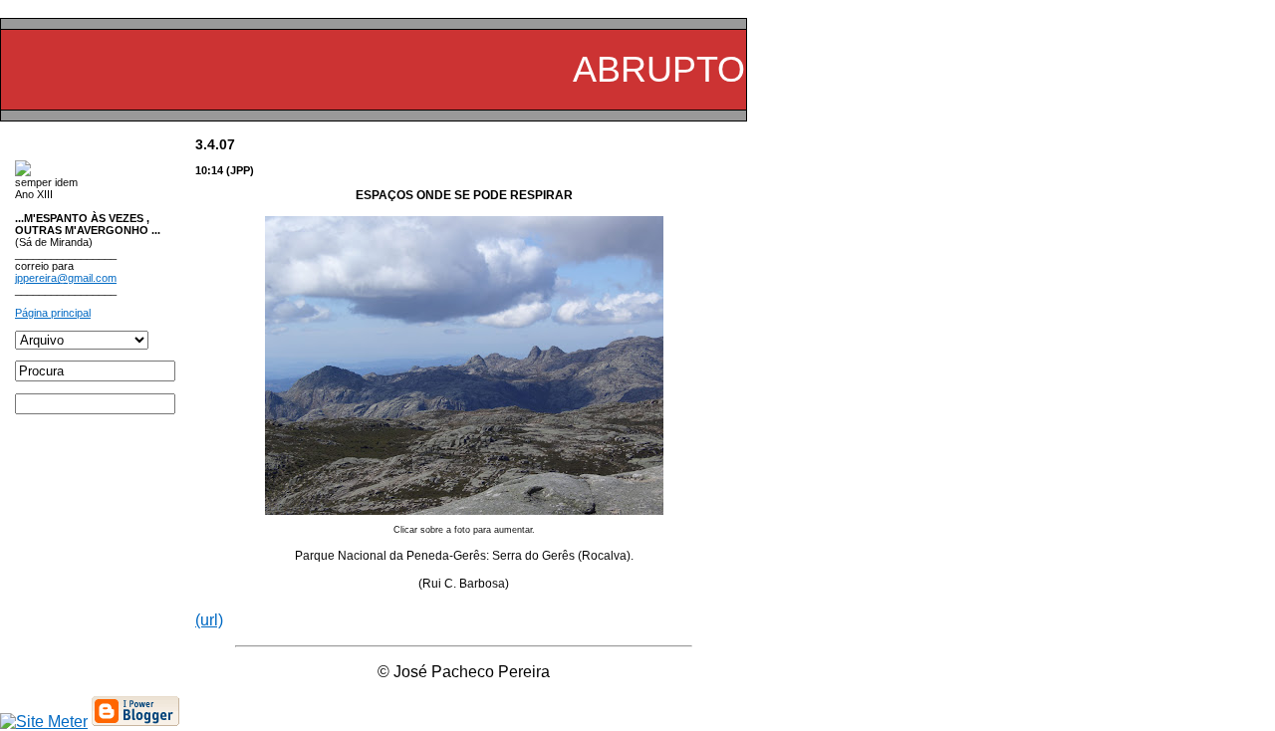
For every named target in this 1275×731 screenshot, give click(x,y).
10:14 (209, 170)
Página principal (53, 313)
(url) (209, 619)
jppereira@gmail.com (66, 278)
